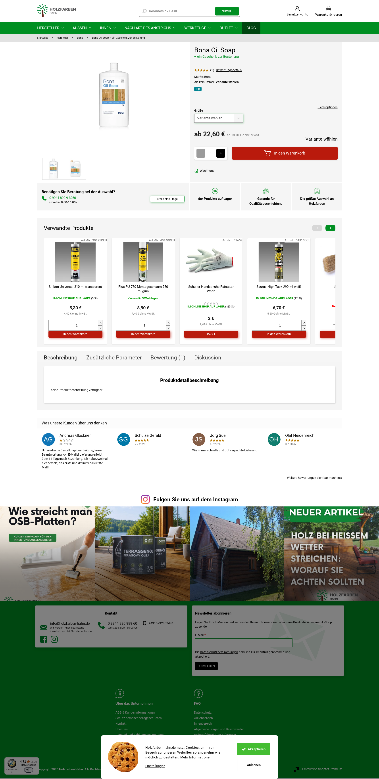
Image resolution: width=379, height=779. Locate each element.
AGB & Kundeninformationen (135, 712)
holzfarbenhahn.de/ (54, 639)
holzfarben (43, 639)
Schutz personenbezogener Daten (138, 718)
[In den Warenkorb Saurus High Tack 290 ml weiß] (279, 334)
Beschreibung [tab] (60, 357)
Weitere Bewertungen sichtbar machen (313, 477)
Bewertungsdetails (229, 70)
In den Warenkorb (289, 153)
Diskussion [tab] (207, 357)
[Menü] (36, 760)
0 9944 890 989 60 (122, 623)
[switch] (28, 770)
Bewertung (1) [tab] (167, 357)
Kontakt (121, 723)
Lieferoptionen (328, 107)
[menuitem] (50, 28)
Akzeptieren (256, 749)
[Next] (330, 228)
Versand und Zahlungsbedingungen (139, 735)
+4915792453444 (161, 623)
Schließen (225, 170)
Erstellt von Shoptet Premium (322, 769)
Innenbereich (203, 723)
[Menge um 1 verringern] (200, 153)
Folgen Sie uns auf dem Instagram (195, 499)
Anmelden (206, 666)
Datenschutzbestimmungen (219, 652)
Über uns (121, 729)
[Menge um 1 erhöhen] (220, 153)
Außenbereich (203, 718)
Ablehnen (254, 765)
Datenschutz (203, 712)
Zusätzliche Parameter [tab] (114, 357)
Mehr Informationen (196, 757)
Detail (211, 334)
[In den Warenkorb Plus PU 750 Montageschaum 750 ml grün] (143, 334)
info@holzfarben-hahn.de (70, 623)
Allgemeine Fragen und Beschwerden (219, 729)
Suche (227, 11)
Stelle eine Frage (167, 198)
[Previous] (317, 228)
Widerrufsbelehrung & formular (215, 735)
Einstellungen (155, 766)
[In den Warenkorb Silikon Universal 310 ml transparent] (75, 334)
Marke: (203, 76)
